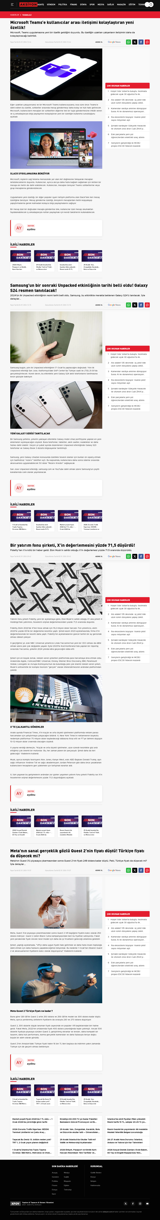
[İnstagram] (140, 1204)
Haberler (14, 15)
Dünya (83, 4)
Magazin (121, 4)
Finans (73, 4)
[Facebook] (133, 1204)
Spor (92, 4)
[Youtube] (147, 1204)
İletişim (93, 1181)
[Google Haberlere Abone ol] (114, 42)
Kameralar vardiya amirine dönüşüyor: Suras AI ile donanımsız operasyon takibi (129, 111)
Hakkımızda (95, 1185)
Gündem (51, 4)
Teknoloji (143, 4)
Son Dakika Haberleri (65, 1166)
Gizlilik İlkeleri (95, 1172)
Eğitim (132, 4)
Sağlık (110, 4)
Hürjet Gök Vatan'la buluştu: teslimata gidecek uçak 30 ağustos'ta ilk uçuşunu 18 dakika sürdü (129, 94)
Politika (62, 4)
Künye (93, 1177)
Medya (101, 4)
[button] (12, 5)
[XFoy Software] (15, 1203)
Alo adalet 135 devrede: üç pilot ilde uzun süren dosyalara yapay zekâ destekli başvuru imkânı (128, 103)
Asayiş (41, 4)
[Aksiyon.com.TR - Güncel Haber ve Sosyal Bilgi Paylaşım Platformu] (28, 4)
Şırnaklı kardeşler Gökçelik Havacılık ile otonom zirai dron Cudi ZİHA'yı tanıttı (128, 129)
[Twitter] (126, 1204)
